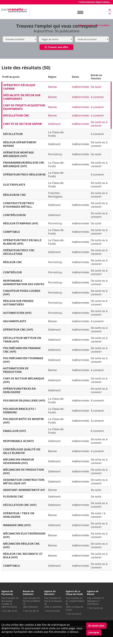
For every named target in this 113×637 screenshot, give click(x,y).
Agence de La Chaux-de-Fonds (74, 592)
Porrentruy (55, 154)
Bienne (52, 87)
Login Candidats (102, 25)
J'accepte (93, 632)
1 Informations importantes (94, 1)
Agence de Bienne (92, 592)
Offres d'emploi (85, 25)
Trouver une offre (57, 47)
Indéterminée (80, 87)
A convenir (97, 134)
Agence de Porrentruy (7, 592)
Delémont (54, 124)
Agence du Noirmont (50, 592)
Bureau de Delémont (28, 592)
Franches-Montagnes (55, 194)
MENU (80, 12)
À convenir (97, 400)
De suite (96, 87)
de (110, 13)
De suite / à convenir (98, 514)
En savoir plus (96, 625)
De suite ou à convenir (99, 123)
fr (110, 10)
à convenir (97, 97)
